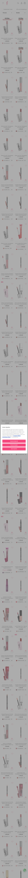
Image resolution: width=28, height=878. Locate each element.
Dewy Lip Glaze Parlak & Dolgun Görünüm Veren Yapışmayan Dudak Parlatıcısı (21, 97)
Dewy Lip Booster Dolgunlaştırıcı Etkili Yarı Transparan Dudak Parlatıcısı (7, 479)
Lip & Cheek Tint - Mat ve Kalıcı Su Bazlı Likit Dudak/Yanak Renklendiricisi (21, 627)
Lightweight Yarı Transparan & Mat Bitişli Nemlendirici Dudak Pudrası (21, 538)
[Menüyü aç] (3, 3)
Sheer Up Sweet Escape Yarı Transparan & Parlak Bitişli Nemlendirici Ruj (7, 303)
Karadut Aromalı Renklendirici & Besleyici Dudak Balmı (7, 597)
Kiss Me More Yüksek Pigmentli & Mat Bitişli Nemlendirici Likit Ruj (7, 627)
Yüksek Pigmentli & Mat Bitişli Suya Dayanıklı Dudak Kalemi (7, 97)
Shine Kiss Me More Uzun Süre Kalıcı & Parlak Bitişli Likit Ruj (21, 303)
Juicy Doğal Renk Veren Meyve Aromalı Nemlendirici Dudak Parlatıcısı (21, 244)
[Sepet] (25, 3)
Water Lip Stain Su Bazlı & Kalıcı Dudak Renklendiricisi (21, 508)
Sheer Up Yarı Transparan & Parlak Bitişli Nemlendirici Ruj (7, 39)
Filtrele (5, 12)
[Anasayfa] (7, 3)
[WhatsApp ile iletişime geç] (25, 870)
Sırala (18, 12)
